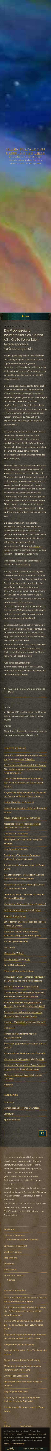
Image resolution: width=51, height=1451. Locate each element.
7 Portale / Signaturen (14, 1235)
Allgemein (13, 689)
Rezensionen (10, 1269)
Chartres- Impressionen (15, 916)
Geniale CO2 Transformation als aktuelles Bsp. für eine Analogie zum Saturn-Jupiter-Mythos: (24, 783)
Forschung (9, 1264)
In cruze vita (9, 947)
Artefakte (8, 1085)
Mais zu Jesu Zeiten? (13, 953)
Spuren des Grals (12, 1119)
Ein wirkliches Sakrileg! (14, 965)
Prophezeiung (23, 564)
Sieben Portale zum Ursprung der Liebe (25, 151)
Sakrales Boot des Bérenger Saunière (21, 986)
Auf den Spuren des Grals (16, 941)
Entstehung (9, 1229)
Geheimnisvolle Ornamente (17, 959)
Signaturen (26, 689)
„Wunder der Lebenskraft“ (16, 833)
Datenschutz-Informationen (14, 1443)
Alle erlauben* (11, 1448)
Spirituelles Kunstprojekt (15, 1246)
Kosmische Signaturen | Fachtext (22, 1239)
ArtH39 (25, 326)
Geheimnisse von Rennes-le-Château (21, 1108)
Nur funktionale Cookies (33, 1449)
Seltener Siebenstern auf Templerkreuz (22, 910)
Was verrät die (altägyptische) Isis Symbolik (24, 1059)
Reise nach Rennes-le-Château (18, 971)
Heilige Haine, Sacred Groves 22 (19, 802)
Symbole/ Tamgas (12, 1252)
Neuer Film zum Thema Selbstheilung (22, 818)
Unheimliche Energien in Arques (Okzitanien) (25, 904)
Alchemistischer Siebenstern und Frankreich (24, 1053)
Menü (26, 316)
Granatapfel (9, 1028)
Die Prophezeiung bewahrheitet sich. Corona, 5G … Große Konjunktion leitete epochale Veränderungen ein (25, 769)
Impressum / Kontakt (14, 1275)
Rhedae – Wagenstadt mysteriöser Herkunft (24, 1022)
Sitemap (11, 1280)
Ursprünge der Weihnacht (16, 849)
